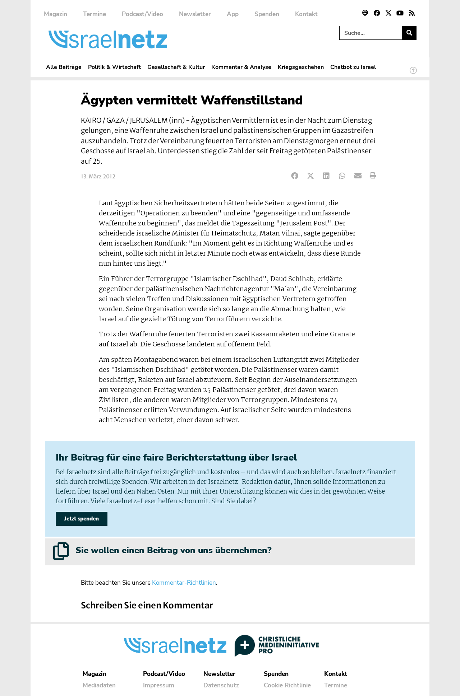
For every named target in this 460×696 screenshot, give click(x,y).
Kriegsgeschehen (301, 67)
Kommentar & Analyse (241, 67)
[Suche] (409, 32)
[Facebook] (376, 13)
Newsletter (195, 14)
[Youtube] (400, 13)
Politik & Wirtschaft (114, 67)
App (233, 14)
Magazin (55, 14)
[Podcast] (365, 13)
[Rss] (412, 13)
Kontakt (306, 14)
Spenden (266, 14)
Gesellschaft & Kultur (176, 67)
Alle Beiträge (64, 67)
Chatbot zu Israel (353, 67)
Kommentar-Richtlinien (184, 583)
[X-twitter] (388, 13)
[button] (295, 176)
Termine (94, 14)
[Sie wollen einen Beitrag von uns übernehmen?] (61, 551)
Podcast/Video (142, 14)
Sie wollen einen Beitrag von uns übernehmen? (173, 550)
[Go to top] (413, 74)
